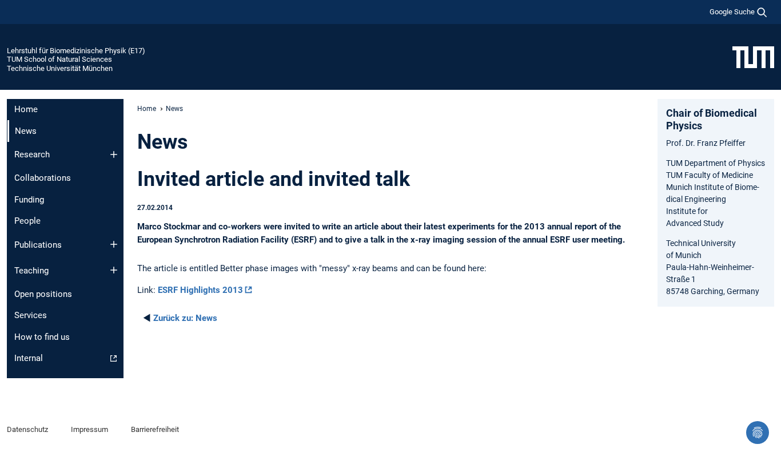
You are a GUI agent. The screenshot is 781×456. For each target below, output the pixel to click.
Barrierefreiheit (155, 429)
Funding (29, 200)
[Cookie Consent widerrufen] (757, 432)
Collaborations (42, 178)
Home (26, 109)
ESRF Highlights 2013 (200, 290)
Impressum (89, 429)
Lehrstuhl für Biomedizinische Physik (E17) (76, 50)
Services (30, 315)
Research (32, 154)
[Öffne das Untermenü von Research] (114, 154)
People (27, 221)
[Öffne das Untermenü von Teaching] (114, 270)
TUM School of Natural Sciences (59, 59)
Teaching (31, 270)
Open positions (43, 294)
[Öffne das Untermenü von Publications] (114, 244)
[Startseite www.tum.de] (753, 56)
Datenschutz (27, 429)
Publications (38, 245)
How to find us (42, 337)
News (185, 318)
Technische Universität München (60, 68)
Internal (28, 358)
